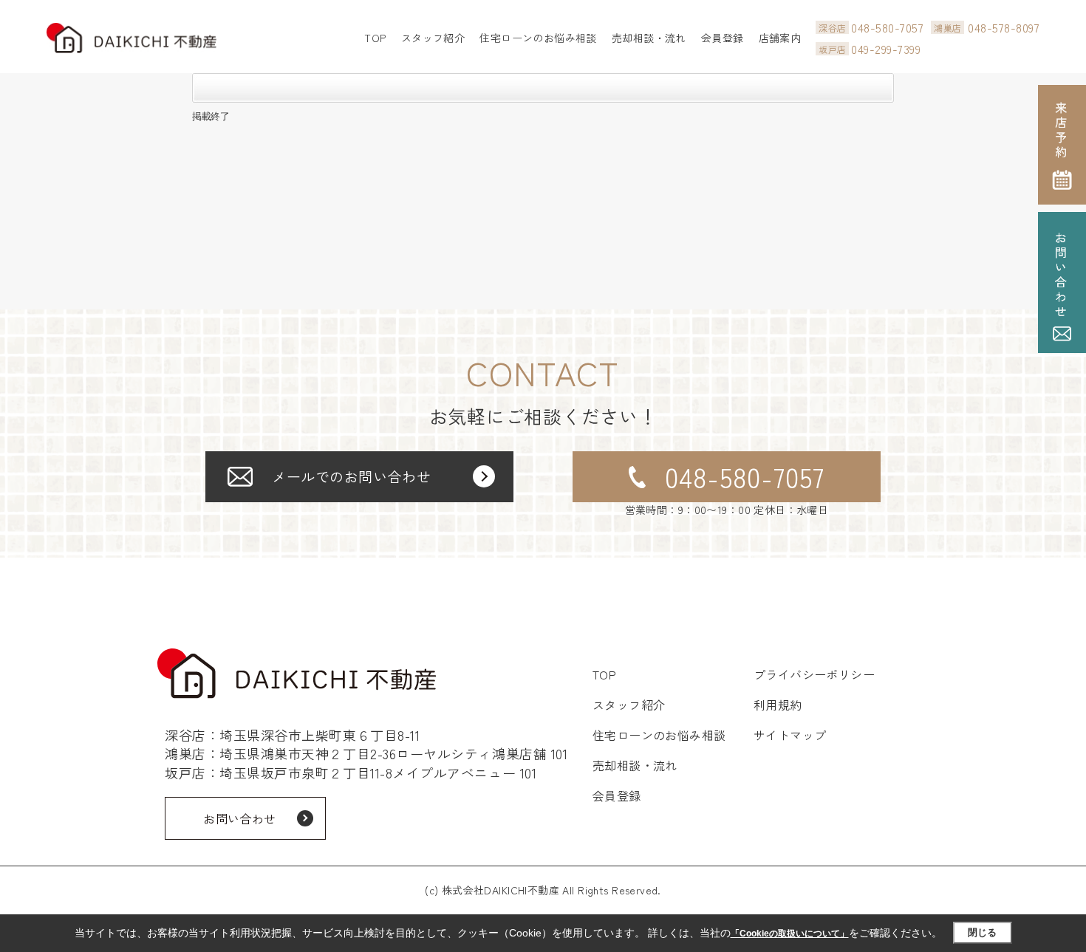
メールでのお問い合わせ (351, 476)
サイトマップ (790, 735)
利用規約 (778, 704)
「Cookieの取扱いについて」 (790, 933)
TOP (375, 37)
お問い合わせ (239, 818)
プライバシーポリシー (814, 674)
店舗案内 (780, 37)
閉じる (982, 932)
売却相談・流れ (649, 37)
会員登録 (722, 37)
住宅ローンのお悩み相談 (538, 37)
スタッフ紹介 (433, 37)
